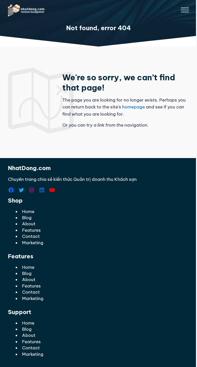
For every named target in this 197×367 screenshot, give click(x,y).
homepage (133, 107)
